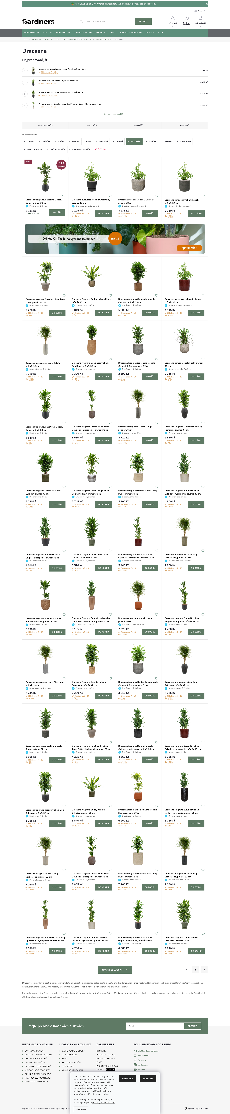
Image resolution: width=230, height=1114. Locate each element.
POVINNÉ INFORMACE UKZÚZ (38, 1074)
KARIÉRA (100, 1069)
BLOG (64, 1059)
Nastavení (81, 1109)
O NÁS (99, 1062)
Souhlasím (148, 1078)
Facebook (142, 1060)
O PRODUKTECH (69, 1055)
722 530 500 (143, 1055)
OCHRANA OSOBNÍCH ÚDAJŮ (38, 1066)
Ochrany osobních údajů (103, 1102)
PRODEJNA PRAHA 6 (105, 1058)
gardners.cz (142, 1065)
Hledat (143, 21)
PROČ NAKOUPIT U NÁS (107, 1066)
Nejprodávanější (45, 125)
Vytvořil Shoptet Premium (198, 1108)
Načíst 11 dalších (113, 969)
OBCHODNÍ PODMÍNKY (35, 1062)
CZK (200, 11)
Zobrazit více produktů (114, 114)
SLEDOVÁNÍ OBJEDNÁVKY (36, 1082)
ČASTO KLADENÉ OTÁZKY (73, 1051)
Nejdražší (138, 125)
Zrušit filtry (102, 149)
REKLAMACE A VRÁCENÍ (36, 1058)
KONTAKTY (101, 1051)
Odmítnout (127, 1078)
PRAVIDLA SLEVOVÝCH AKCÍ (38, 1078)
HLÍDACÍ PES (67, 1066)
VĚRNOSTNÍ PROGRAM (72, 1070)
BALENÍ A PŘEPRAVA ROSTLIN (38, 1055)
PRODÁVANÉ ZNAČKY (71, 1063)
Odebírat (192, 1026)
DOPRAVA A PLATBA (34, 1051)
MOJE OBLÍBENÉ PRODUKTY (37, 1070)
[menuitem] (31, 33)
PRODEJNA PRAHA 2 (105, 1055)
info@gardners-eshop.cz (148, 1051)
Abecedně (184, 125)
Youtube (141, 1069)
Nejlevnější (92, 125)
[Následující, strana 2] (195, 969)
